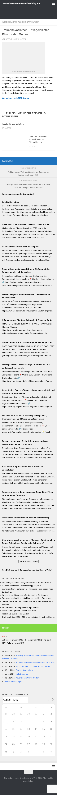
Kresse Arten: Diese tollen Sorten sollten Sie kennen (25, 595)
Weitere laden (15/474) (28, 561)
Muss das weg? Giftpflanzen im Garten (33, 666)
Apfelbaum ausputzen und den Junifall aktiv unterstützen (23, 468)
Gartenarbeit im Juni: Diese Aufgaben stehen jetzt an (27, 342)
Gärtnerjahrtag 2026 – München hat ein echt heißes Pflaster (28, 617)
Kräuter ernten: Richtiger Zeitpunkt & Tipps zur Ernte (27, 320)
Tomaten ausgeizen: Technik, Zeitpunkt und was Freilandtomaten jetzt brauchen (25, 442)
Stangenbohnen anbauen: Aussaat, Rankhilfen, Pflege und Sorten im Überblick (27, 493)
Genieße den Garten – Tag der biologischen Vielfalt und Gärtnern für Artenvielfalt (28, 391)
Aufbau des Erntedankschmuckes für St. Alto (35, 662)
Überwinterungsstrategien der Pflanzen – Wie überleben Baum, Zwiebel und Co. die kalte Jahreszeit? (28, 541)
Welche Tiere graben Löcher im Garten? (19, 610)
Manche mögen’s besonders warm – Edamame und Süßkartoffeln (26, 296)
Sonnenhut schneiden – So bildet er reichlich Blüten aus (26, 598)
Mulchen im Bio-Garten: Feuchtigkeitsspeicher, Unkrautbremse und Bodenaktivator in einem (24, 417)
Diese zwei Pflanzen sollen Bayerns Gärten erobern (26, 224)
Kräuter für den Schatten (13, 124)
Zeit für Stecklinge (10, 202)
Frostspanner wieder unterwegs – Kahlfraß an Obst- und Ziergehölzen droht (26, 366)
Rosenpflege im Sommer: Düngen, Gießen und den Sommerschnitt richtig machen (26, 270)
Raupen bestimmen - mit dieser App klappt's (21, 586)
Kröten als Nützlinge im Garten (15, 614)
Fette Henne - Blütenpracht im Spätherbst (20, 607)
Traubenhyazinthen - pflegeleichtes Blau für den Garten (26, 582)
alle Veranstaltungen (14, 681)
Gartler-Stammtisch (24, 670)
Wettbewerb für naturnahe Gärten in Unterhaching (25, 518)
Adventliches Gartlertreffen (27, 678)
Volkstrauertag (22, 674)
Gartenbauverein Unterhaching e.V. (21, 3)
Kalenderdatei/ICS (15, 643)
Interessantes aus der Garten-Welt (20, 22)
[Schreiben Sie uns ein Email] (53, 160)
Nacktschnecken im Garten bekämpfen (20, 247)
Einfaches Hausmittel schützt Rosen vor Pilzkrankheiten (37, 139)
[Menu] (53, 3)
